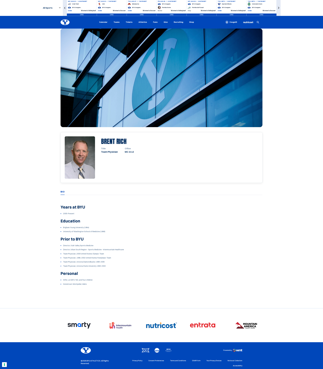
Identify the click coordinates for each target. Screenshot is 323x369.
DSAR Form (196, 361)
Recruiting (178, 22)
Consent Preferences (156, 361)
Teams (117, 22)
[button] (65, 8)
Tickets (129, 22)
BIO (63, 191)
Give (166, 22)
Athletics (143, 22)
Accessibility (237, 366)
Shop (191, 22)
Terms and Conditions (178, 361)
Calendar (103, 22)
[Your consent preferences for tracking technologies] (4, 364)
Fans (155, 22)
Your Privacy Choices (214, 361)
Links (82, 15)
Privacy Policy (137, 361)
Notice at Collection (235, 361)
